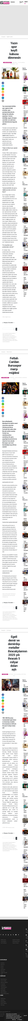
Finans (2, 966)
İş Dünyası (9, 630)
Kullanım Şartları (16, 939)
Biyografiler (3, 1001)
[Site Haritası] (16, 934)
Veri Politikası (4, 943)
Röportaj (2, 971)
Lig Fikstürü (3, 985)
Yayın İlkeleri (3, 941)
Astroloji (2, 1005)
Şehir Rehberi (4, 992)
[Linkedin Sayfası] (11, 934)
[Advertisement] (14, 20)
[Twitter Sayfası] (4, 934)
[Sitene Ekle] (19, 934)
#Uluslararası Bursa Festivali (8, 595)
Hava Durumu (4, 979)
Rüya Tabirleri (4, 1003)
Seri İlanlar (3, 990)
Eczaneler (3, 984)
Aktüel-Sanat (9, 351)
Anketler (2, 1000)
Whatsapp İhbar (16, 941)
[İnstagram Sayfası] (6, 934)
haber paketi (3, 1017)
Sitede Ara (3, 998)
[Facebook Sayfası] (1, 934)
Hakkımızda (3, 939)
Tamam (20, 1019)
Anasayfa (3, 36)
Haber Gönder (16, 943)
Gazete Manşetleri (5, 993)
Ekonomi (3, 964)
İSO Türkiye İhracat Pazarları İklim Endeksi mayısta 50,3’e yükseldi (26, 268)
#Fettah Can (5, 597)
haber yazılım (3, 1019)
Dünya (2, 967)
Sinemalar (3, 988)
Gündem (13, 2)
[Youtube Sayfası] (9, 934)
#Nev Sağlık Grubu (6, 317)
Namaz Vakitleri (4, 982)
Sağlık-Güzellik (10, 36)
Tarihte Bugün (4, 987)
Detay (14, 1019)
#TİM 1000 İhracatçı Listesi (8, 827)
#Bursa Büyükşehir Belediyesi (9, 593)
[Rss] (14, 934)
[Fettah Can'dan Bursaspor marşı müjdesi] (10, 388)
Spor (2, 974)
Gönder (16, 329)
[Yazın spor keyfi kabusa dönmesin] (10, 73)
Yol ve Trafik (3, 980)
